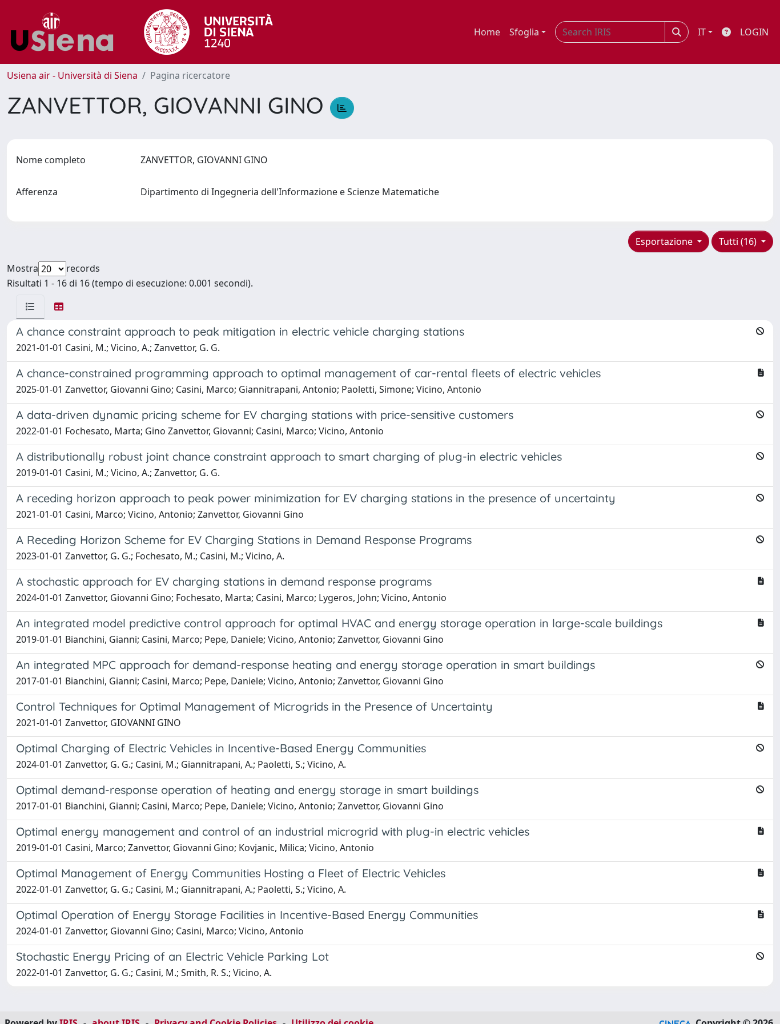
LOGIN (754, 32)
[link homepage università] (208, 32)
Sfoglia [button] (524, 32)
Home (487, 32)
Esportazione (665, 241)
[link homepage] (66, 32)
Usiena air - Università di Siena (72, 75)
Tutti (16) (739, 241)
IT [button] (702, 32)
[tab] (30, 307)
